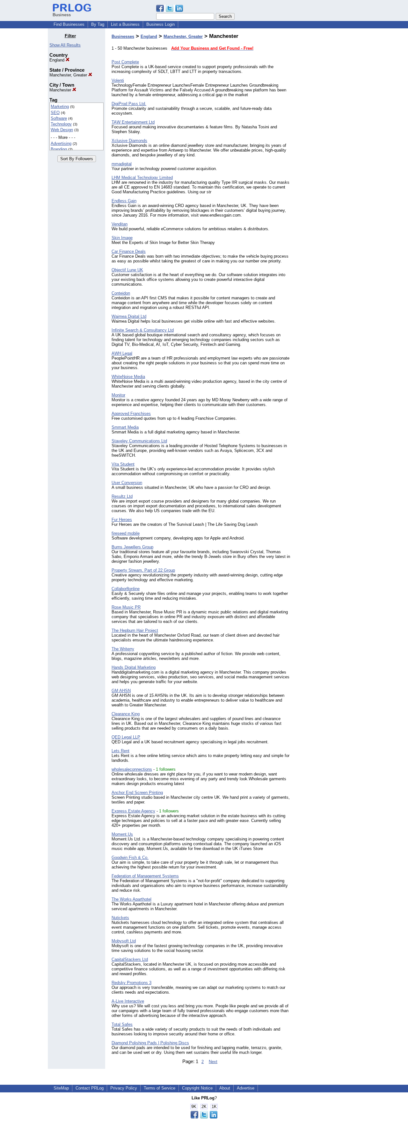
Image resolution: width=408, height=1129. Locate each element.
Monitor (118, 395)
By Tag (97, 24)
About (224, 1088)
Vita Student (123, 464)
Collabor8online (126, 588)
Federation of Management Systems (145, 876)
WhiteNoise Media (128, 376)
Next (213, 1061)
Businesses (123, 36)
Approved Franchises (131, 413)
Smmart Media (125, 427)
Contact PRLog (90, 1088)
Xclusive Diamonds (129, 140)
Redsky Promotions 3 (131, 982)
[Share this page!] (169, 10)
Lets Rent (120, 750)
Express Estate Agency (133, 811)
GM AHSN (121, 690)
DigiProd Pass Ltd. (129, 103)
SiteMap (61, 1088)
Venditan (119, 224)
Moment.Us (122, 834)
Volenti (118, 80)
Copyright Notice (197, 1088)
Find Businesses (69, 24)
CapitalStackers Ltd (130, 959)
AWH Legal (122, 353)
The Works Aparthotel (131, 899)
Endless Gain (124, 200)
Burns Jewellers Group (132, 547)
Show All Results (65, 45)
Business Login (160, 24)
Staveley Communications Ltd (139, 441)
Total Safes (122, 1024)
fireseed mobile (126, 533)
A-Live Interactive (128, 1001)
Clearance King (126, 713)
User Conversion (127, 482)
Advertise (245, 1088)
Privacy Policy (123, 1088)
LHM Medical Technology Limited (142, 177)
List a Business (125, 24)
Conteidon (121, 293)
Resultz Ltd (122, 496)
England (57, 60)
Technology (61, 124)
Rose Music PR (126, 607)
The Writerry (123, 649)
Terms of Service (159, 1088)
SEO (55, 112)
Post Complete (125, 62)
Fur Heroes (122, 519)
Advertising (61, 143)
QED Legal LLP (126, 737)
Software (59, 118)
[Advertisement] (327, 128)
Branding (59, 149)
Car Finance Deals (129, 251)
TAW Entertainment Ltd (133, 122)
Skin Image (122, 237)
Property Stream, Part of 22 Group (143, 570)
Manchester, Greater (68, 75)
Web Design (62, 129)
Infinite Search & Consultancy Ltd (143, 330)
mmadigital (122, 163)
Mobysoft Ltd (124, 941)
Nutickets (120, 917)
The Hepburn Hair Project (135, 630)
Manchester (60, 90)
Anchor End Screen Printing (137, 792)
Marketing (60, 106)
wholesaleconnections (132, 769)
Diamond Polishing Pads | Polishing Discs (150, 1042)
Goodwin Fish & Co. (130, 857)
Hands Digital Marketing (134, 667)
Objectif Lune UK (127, 270)
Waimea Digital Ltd (129, 316)
